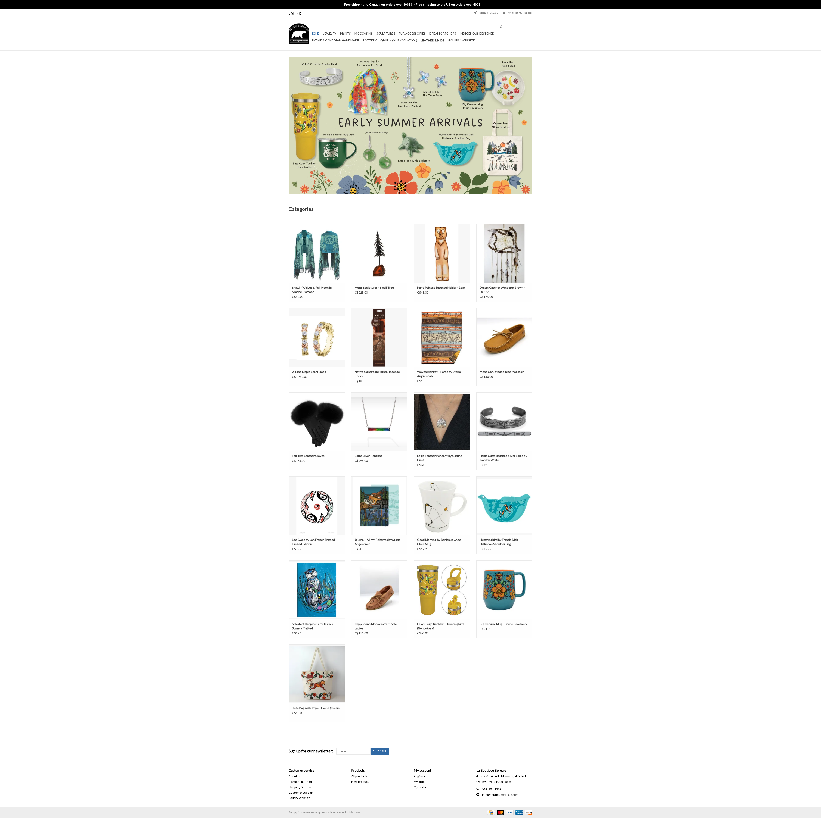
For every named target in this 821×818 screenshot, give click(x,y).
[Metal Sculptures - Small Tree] (379, 253)
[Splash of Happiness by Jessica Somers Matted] (317, 589)
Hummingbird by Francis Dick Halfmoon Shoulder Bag (499, 542)
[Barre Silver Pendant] (379, 421)
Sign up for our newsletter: (311, 751)
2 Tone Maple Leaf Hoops (309, 372)
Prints (345, 33)
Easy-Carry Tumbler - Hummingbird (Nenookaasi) (440, 626)
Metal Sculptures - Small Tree (374, 287)
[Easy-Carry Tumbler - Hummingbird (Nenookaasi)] (442, 589)
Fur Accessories (412, 33)
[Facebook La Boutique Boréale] (521, 751)
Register (419, 776)
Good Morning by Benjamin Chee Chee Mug (439, 542)
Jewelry (329, 33)
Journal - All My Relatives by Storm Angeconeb (377, 542)
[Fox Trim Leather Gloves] (317, 421)
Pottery (370, 40)
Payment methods (301, 781)
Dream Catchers (442, 33)
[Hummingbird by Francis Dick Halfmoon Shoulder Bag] (504, 505)
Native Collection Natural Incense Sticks (377, 374)
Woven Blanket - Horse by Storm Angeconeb (439, 374)
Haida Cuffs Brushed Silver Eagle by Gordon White (503, 458)
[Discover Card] (527, 812)
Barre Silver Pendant (368, 456)
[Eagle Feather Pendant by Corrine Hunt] (442, 421)
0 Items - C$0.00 (488, 12)
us (291, 13)
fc (298, 13)
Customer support (301, 792)
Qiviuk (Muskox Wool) (398, 40)
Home (315, 33)
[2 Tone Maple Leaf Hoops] (317, 337)
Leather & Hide (432, 40)
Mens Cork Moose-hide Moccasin (502, 372)
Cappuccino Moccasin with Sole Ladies (376, 626)
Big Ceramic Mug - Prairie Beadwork (503, 624)
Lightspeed (354, 812)
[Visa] (509, 812)
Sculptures (385, 33)
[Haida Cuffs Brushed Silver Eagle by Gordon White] (504, 421)
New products (360, 781)
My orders (420, 781)
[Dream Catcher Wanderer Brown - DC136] (504, 253)
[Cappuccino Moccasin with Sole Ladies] (379, 589)
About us (295, 776)
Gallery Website (461, 40)
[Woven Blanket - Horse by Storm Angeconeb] (442, 337)
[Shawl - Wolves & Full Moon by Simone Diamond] (317, 253)
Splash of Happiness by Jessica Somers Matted (312, 626)
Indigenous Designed (477, 33)
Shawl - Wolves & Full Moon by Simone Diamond (312, 290)
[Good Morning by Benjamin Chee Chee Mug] (442, 505)
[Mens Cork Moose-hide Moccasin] (504, 337)
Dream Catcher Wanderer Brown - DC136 (502, 290)
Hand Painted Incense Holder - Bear (441, 287)
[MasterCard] (500, 812)
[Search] (501, 27)
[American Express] (518, 812)
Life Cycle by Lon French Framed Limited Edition (313, 542)
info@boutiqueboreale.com (500, 794)
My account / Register (519, 12)
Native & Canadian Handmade (335, 40)
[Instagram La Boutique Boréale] (529, 751)
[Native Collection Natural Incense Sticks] (379, 337)
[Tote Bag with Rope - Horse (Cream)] (317, 673)
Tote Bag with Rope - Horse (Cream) (316, 708)
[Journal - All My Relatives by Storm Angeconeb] (379, 505)
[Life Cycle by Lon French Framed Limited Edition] (317, 505)
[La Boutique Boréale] (299, 33)
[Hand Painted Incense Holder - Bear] (442, 253)
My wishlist (421, 787)
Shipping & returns (301, 787)
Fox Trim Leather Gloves (308, 456)
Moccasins (363, 33)
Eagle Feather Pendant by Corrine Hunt (439, 458)
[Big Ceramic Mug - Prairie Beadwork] (504, 589)
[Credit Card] (490, 812)
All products (359, 776)
